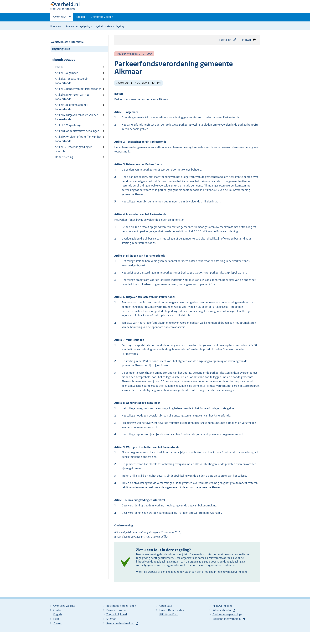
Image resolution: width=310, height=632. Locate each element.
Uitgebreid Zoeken (102, 17)
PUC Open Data (168, 614)
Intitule (59, 67)
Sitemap (111, 619)
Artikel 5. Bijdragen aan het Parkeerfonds (71, 107)
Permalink (225, 39)
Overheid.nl (60, 18)
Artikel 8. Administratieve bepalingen (77, 131)
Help (56, 619)
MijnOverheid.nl (222, 606)
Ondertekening (64, 157)
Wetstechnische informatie (67, 42)
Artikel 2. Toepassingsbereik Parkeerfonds (71, 81)
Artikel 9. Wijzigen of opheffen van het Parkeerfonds (78, 139)
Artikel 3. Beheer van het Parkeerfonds (78, 89)
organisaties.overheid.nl (221, 565)
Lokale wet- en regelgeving (77, 26)
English (57, 614)
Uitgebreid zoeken (103, 26)
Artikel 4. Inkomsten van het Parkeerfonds (72, 97)
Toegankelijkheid (116, 614)
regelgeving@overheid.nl (232, 571)
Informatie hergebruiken (121, 606)
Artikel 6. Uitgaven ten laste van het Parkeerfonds (76, 117)
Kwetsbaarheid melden (120, 623)
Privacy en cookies (117, 610)
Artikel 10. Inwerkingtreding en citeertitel (73, 149)
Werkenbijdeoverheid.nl (226, 619)
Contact (57, 610)
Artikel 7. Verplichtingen (69, 125)
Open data (165, 606)
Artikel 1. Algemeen (66, 73)
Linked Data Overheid (172, 610)
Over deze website (64, 606)
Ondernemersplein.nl (225, 614)
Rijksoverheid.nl (222, 610)
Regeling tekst (61, 49)
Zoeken (80, 17)
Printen (246, 39)
